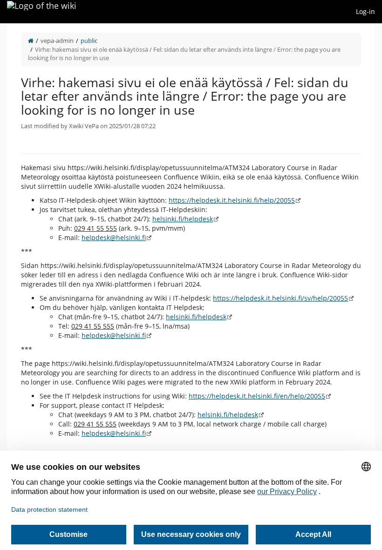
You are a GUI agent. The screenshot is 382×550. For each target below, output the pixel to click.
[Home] (31, 40)
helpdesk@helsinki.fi (114, 237)
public (89, 40)
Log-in (365, 11)
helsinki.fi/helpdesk (182, 218)
